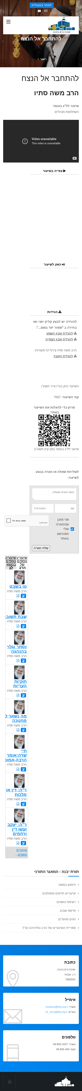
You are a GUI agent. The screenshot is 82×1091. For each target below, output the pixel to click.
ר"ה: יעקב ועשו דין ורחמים (17, 829)
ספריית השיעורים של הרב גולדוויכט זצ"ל (49, 928)
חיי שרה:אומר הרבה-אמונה (14, 755)
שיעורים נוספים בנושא (10, 562)
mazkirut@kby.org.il (57, 1006)
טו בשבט (18, 586)
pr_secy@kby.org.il (56, 1011)
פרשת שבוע (68, 910)
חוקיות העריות (20, 683)
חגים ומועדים (67, 919)
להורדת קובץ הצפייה (59, 339)
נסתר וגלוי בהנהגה (17, 648)
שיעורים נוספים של (22, 562)
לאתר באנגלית (42, 5)
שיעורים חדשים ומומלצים (59, 893)
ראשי (43, 59)
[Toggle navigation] (8, 22)
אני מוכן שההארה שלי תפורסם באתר (62, 529)
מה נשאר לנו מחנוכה (14, 718)
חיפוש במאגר (67, 884)
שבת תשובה (15, 616)
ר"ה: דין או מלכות (16, 792)
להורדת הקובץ (63, 356)
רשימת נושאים (66, 902)
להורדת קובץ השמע (59, 333)
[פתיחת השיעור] (18, 596)
